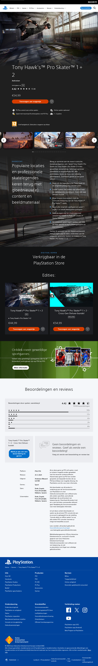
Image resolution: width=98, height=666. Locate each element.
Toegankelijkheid (70, 579)
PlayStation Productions (13, 585)
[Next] (94, 140)
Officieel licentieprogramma (44, 622)
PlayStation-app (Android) (73, 627)
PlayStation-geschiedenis (13, 591)
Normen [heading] (68, 573)
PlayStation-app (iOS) (72, 625)
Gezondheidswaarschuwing (44, 616)
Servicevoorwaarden (41, 607)
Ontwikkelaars (39, 619)
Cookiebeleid (76, 660)
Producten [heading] (39, 573)
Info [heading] (6, 573)
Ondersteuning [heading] (11, 604)
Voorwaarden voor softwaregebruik (87, 660)
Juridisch (36, 660)
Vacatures (8, 579)
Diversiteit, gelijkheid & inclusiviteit (76, 585)
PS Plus (31, 8)
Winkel (12, 8)
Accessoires (40, 8)
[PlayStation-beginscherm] (5, 8)
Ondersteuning (59, 8)
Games (24, 8)
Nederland (12, 660)
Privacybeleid (45, 660)
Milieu (67, 576)
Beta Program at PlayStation (74, 630)
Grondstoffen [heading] (40, 604)
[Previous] (3, 140)
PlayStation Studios (11, 582)
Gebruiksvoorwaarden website (58, 660)
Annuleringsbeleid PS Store (44, 610)
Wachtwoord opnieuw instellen (15, 619)
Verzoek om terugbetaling (13, 622)
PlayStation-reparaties (12, 616)
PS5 (18, 8)
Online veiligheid (70, 582)
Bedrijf (7, 588)
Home (7, 567)
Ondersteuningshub (11, 607)
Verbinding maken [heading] (72, 604)
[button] (49, 140)
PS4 (36, 579)
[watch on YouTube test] (58, 145)
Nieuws (49, 8)
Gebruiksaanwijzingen (12, 625)
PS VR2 (37, 582)
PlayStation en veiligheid (13, 610)
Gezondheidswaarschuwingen (60, 528)
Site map (68, 660)
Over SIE (7, 576)
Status (7, 613)
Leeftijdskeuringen (41, 613)
